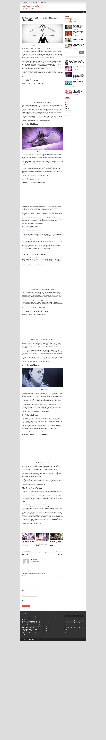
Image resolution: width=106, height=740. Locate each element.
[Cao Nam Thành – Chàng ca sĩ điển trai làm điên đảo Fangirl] (68, 48)
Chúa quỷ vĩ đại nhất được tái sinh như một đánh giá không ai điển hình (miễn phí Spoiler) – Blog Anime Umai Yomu (78, 84)
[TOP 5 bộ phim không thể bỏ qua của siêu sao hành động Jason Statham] (68, 29)
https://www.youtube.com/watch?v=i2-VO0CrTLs (31, 230)
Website (24, 600)
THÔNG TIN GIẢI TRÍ (32, 6)
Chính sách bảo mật (43, 2)
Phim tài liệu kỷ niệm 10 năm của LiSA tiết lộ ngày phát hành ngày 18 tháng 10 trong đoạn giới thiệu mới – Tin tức (78, 75)
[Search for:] (74, 52)
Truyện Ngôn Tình (68, 113)
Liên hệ (48, 2)
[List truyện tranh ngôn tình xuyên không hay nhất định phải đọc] (42, 541)
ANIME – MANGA (62, 12)
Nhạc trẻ (29, 12)
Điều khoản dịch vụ (36, 2)
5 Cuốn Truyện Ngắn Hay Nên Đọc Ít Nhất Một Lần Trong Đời (78, 20)
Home (24, 12)
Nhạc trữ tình (36, 12)
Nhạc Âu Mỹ (67, 106)
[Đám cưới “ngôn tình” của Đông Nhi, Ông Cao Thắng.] (68, 41)
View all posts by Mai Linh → (35, 561)
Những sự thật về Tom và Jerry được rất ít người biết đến (78, 32)
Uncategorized (68, 115)
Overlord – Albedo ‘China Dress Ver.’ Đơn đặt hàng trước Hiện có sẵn (78, 91)
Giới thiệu (30, 2)
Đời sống (51, 12)
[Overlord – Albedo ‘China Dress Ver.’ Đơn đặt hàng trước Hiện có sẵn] (68, 94)
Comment (24, 575)
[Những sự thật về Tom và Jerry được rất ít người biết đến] (68, 35)
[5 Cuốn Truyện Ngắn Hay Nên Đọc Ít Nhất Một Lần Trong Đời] (68, 22)
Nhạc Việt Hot (44, 12)
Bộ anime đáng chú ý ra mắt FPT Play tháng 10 (78, 67)
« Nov (66, 632)
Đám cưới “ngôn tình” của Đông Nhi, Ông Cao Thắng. (78, 39)
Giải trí (56, 12)
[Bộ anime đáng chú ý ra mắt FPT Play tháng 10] (68, 70)
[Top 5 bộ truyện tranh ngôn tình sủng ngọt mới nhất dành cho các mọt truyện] (28, 540)
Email (23, 595)
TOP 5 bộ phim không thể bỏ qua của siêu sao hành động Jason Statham (78, 26)
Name (23, 590)
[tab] (68, 57)
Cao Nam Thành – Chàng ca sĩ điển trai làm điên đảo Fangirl (78, 45)
